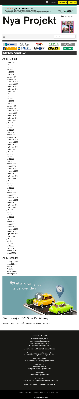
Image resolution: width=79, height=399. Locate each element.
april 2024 (10, 130)
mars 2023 (10, 161)
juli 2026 (10, 65)
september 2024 (12, 118)
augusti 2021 (11, 207)
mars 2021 (10, 219)
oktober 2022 (11, 173)
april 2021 (10, 217)
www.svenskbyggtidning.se (39, 343)
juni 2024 (10, 125)
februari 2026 (11, 77)
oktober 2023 (11, 144)
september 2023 (12, 147)
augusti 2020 (11, 236)
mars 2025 (10, 103)
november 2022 (12, 171)
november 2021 (12, 200)
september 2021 (12, 205)
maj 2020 (10, 243)
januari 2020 (11, 253)
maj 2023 (10, 156)
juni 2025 (10, 96)
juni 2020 (10, 241)
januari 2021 (11, 224)
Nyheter (9, 266)
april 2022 (10, 188)
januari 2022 (11, 195)
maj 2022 (10, 185)
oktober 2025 (11, 86)
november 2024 (12, 113)
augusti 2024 (11, 120)
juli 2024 (10, 123)
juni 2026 (10, 67)
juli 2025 (10, 94)
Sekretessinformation (40, 398)
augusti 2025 (11, 91)
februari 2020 (11, 251)
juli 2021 (10, 210)
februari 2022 (11, 193)
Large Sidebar (12, 264)
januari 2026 (11, 79)
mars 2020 (10, 248)
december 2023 (12, 140)
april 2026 (10, 72)
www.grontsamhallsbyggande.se (39, 346)
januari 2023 (11, 166)
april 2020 (10, 246)
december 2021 (12, 197)
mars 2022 (10, 190)
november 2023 (12, 142)
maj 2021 (10, 214)
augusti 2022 (11, 178)
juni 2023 (10, 154)
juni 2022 (10, 183)
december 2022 (12, 169)
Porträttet (10, 269)
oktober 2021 (11, 202)
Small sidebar (12, 271)
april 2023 (10, 159)
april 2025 (10, 101)
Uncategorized (12, 274)
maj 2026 (10, 70)
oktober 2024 (11, 115)
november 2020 (12, 229)
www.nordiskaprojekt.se (39, 339)
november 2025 (12, 84)
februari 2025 (11, 106)
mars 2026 (10, 74)
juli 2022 (10, 181)
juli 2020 (10, 239)
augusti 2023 (11, 149)
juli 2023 (10, 152)
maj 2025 (10, 98)
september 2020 (12, 234)
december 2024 (12, 111)
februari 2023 (11, 164)
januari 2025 (11, 108)
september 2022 (12, 176)
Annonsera (72, 2)
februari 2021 (11, 222)
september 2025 (12, 89)
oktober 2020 (11, 231)
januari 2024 (11, 137)
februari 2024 (11, 135)
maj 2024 (10, 127)
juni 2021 (10, 212)
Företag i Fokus (12, 262)
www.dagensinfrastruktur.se (40, 341)
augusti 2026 (11, 62)
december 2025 (12, 82)
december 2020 (12, 226)
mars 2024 (10, 132)
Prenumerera (63, 2)
